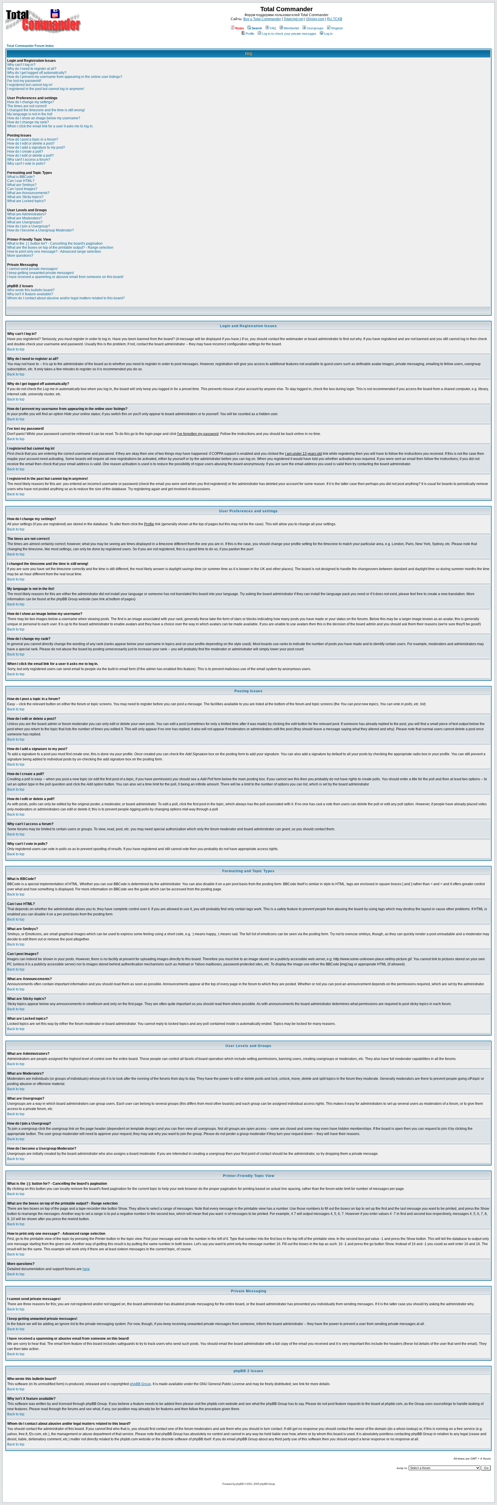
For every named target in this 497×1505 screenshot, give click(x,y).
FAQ (273, 28)
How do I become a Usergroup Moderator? (40, 230)
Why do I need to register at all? (31, 69)
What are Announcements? (28, 193)
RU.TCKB (334, 19)
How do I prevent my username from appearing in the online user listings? (64, 77)
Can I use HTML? (21, 181)
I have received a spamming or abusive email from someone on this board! (65, 277)
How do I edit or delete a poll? (30, 156)
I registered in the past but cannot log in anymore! (45, 89)
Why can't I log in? (21, 65)
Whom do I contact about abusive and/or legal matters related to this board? (66, 298)
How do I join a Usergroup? (28, 226)
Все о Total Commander (262, 19)
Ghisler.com (315, 19)
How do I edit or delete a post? (31, 143)
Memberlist (291, 28)
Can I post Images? (22, 189)
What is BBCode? (21, 177)
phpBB (240, 1483)
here (86, 1269)
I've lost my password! (24, 81)
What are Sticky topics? (25, 197)
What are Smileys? (22, 185)
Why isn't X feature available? (30, 294)
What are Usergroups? (25, 222)
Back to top (15, 349)
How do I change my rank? (28, 122)
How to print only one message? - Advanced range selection (54, 252)
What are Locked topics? (26, 201)
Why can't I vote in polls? (26, 164)
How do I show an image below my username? (43, 118)
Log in (328, 33)
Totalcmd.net (293, 19)
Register (337, 28)
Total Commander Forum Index (30, 45)
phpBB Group (140, 1384)
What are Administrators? (26, 214)
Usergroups (315, 28)
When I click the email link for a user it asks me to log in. (50, 126)
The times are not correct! (27, 106)
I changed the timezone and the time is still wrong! (46, 110)
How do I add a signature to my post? (36, 147)
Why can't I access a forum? (28, 160)
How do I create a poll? (25, 151)
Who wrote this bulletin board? (31, 290)
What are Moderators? (24, 218)
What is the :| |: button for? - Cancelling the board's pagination (55, 243)
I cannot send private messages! (32, 269)
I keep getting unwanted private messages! (40, 273)
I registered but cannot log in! (29, 85)
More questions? (20, 256)
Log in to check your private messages (289, 33)
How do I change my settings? (30, 102)
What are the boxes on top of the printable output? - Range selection (60, 248)
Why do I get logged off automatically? (36, 73)
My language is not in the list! (29, 114)
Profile (250, 33)
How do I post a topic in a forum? (32, 139)
